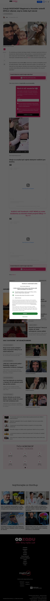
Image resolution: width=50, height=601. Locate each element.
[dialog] (25, 300)
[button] (25, 298)
